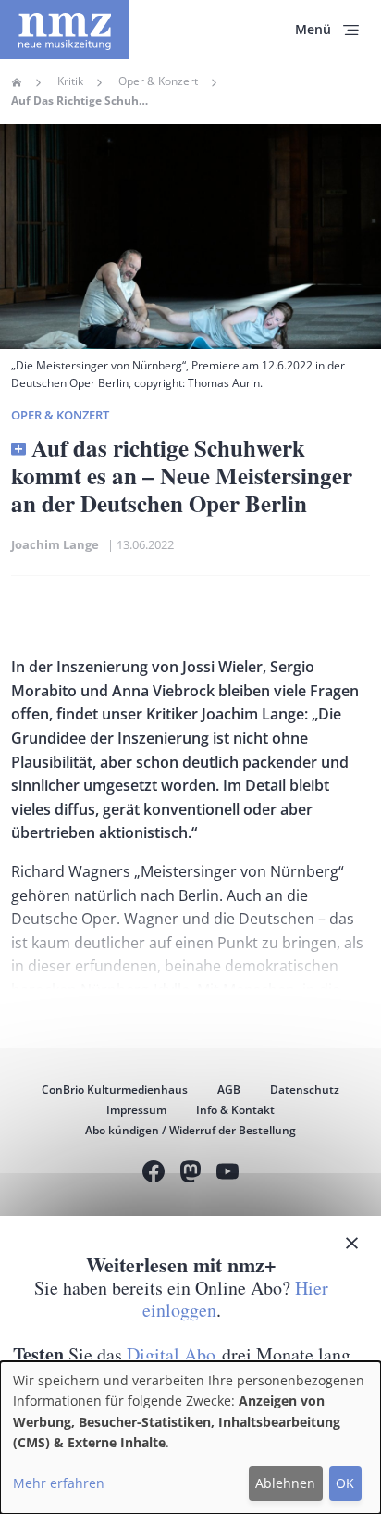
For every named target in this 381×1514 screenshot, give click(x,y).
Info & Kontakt (235, 1110)
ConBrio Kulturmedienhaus (115, 1089)
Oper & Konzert (158, 81)
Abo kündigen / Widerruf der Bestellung (190, 1130)
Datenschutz (304, 1089)
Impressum (136, 1110)
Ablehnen (285, 1483)
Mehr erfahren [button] (58, 1483)
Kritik (70, 81)
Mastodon (190, 1173)
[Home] (64, 29)
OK (345, 1483)
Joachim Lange (57, 544)
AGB (228, 1089)
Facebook (153, 1173)
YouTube (227, 1173)
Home (16, 82)
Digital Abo (171, 1354)
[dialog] (190, 1437)
